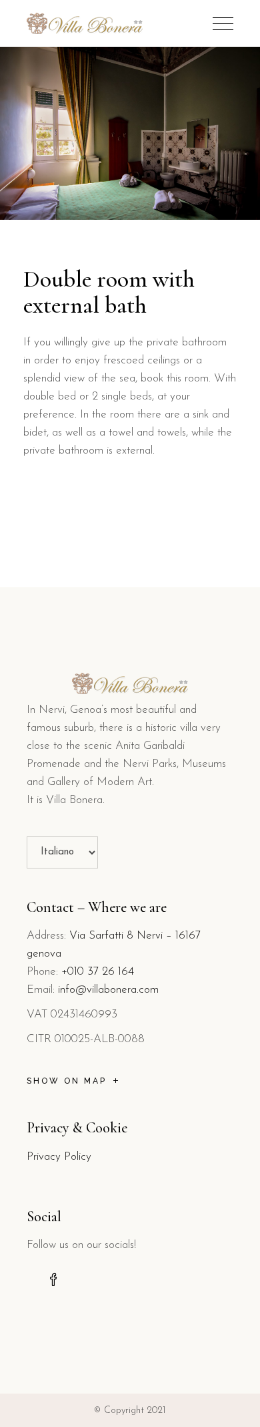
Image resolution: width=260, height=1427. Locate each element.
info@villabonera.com (108, 989)
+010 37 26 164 (97, 971)
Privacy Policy (59, 1156)
